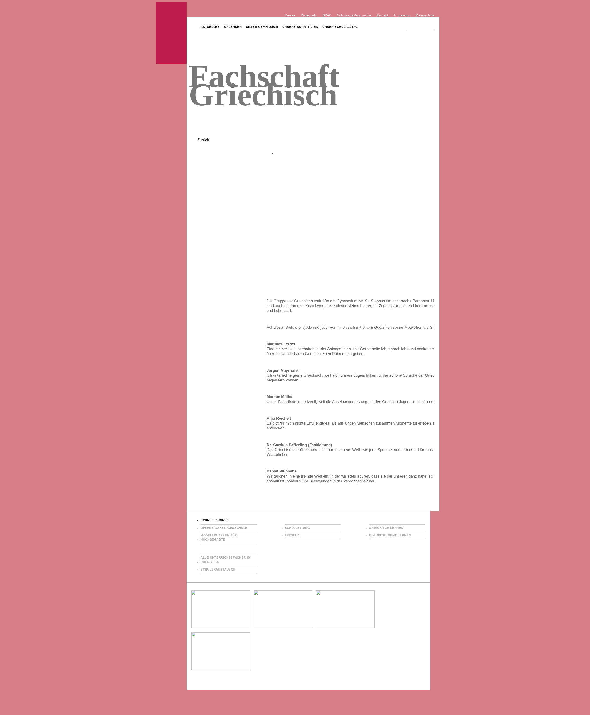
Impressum (402, 15)
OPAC (327, 15)
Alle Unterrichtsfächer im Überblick (226, 560)
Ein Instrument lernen (390, 535)
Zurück (203, 140)
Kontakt (382, 15)
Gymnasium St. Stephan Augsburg (171, 33)
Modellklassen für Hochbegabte (219, 538)
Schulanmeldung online (354, 15)
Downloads (309, 15)
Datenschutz (425, 15)
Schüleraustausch (218, 569)
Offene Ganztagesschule (224, 528)
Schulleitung (297, 528)
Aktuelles (210, 27)
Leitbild (292, 535)
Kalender (233, 27)
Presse (290, 15)
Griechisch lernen (386, 528)
